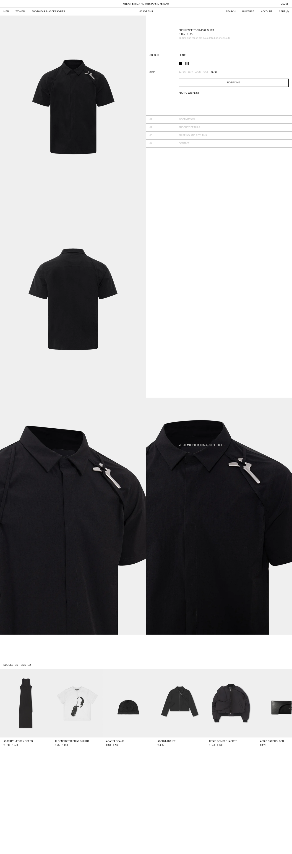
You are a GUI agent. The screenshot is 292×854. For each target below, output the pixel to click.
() (284, 11)
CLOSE (285, 3)
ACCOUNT (266, 11)
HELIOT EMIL (146, 11)
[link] (187, 63)
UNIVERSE (248, 11)
